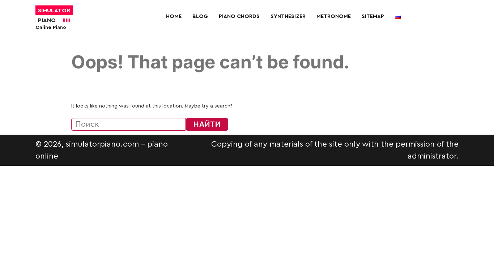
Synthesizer (288, 16)
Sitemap (373, 16)
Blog (200, 16)
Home (174, 16)
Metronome (333, 16)
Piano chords (239, 16)
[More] (283, 33)
